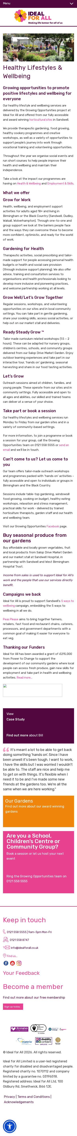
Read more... (25, 677)
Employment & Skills (60, 183)
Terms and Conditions (33, 1097)
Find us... (12, 956)
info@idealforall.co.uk (24, 948)
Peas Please (10, 619)
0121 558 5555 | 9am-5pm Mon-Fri (29, 932)
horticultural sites (40, 119)
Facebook (53, 526)
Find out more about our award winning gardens (34, 809)
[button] (9, 1126)
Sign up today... (13, 1006)
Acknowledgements (19, 1102)
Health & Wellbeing (29, 183)
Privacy (9, 1097)
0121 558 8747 (19, 940)
